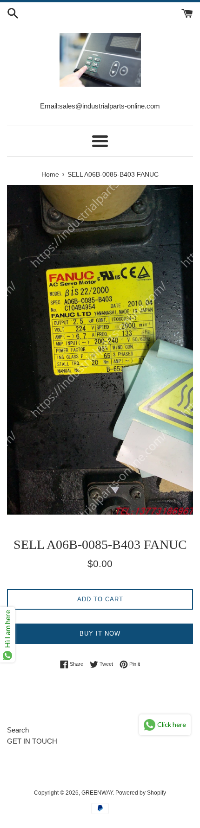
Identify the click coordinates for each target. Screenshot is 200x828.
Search (18, 730)
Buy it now (100, 633)
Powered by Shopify (140, 793)
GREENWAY (97, 793)
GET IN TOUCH (32, 741)
